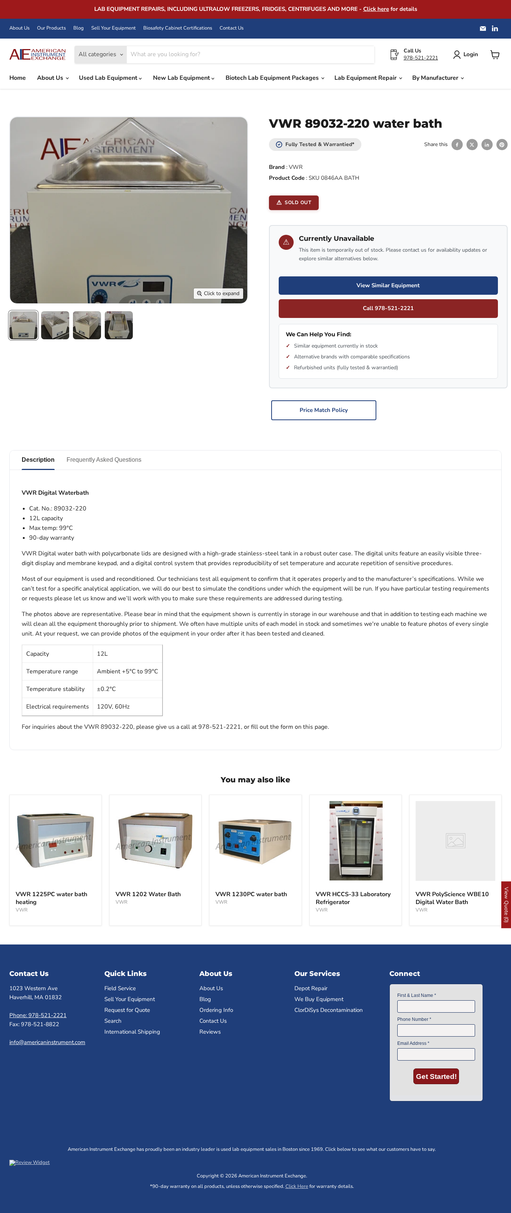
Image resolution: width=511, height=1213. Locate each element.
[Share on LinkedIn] (487, 144)
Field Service (120, 988)
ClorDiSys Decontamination (328, 1010)
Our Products (51, 28)
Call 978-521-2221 (388, 308)
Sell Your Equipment (113, 28)
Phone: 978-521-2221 (38, 1015)
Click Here (296, 1186)
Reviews (210, 1031)
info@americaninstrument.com (47, 1042)
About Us (19, 28)
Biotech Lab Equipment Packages (273, 78)
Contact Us (232, 28)
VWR (296, 167)
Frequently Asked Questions (104, 460)
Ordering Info (216, 1010)
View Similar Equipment (388, 285)
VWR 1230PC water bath (251, 894)
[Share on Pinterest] (502, 144)
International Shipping (132, 1031)
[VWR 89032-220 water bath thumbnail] (23, 325)
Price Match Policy (324, 410)
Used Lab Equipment (109, 78)
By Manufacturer (436, 78)
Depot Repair (310, 988)
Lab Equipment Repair (366, 78)
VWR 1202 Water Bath (148, 894)
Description (38, 460)
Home (17, 78)
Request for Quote (127, 1010)
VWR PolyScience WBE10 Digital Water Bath (452, 898)
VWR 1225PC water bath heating (51, 898)
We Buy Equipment (318, 999)
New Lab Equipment (182, 78)
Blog (78, 28)
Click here (376, 9)
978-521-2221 (421, 57)
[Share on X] (472, 144)
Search (113, 1021)
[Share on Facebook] (457, 144)
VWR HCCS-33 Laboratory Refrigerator (353, 898)
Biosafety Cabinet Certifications (177, 28)
